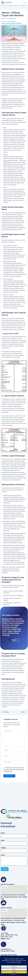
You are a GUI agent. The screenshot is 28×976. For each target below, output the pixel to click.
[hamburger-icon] (24, 2)
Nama (3, 833)
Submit (4, 869)
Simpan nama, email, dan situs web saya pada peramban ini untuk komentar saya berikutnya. (13, 769)
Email (3, 840)
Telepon (4, 848)
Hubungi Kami (14, 640)
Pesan (3, 855)
